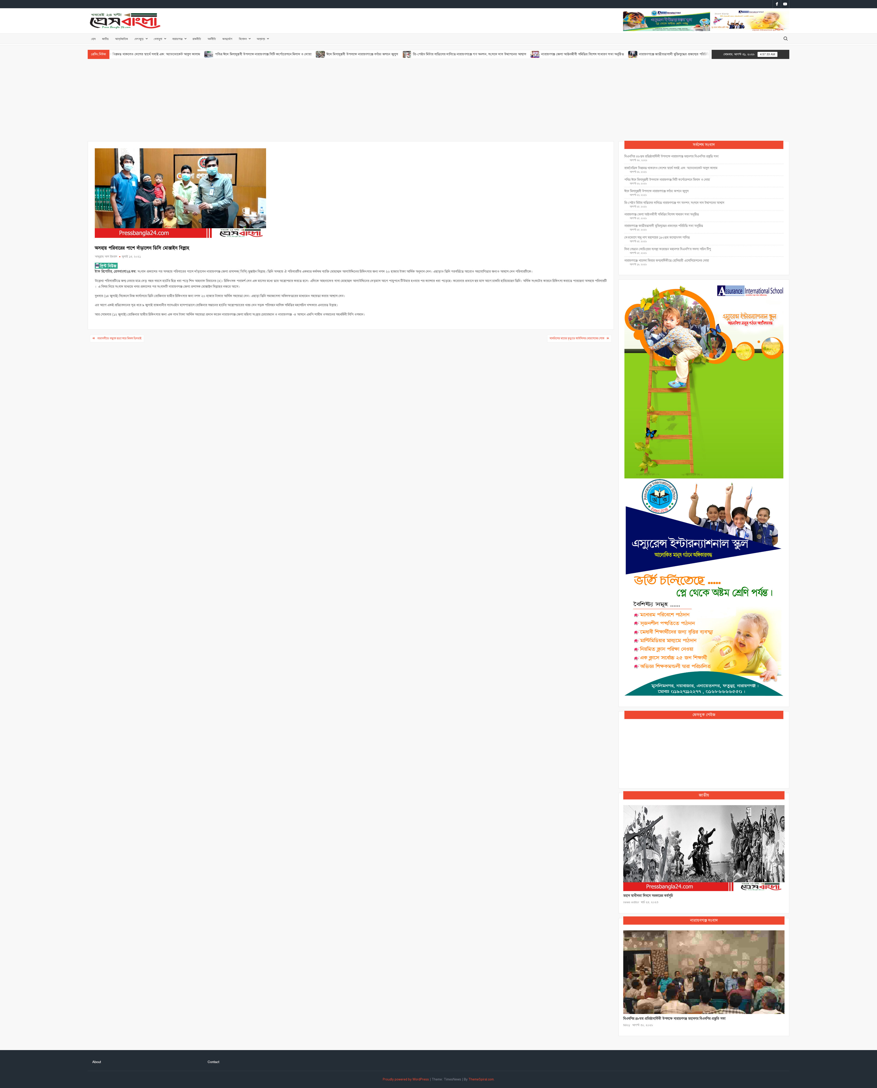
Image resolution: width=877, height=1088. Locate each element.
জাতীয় (105, 39)
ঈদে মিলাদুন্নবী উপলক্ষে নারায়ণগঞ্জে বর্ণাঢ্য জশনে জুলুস (306, 54)
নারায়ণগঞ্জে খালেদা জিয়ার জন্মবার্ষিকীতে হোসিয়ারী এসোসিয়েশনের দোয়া (666, 261)
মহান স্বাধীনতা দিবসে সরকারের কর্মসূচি (648, 895)
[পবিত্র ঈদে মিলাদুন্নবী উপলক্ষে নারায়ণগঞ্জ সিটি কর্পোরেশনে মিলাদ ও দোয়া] (153, 54)
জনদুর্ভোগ (227, 39)
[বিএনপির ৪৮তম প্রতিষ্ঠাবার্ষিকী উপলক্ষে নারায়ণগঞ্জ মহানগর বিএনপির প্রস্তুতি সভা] (704, 972)
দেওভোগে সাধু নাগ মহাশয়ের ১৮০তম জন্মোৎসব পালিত (657, 237)
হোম (93, 39)
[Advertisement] (438, 100)
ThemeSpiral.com (481, 1079)
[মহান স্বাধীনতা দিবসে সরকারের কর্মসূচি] (704, 848)
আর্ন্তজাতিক (121, 39)
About (96, 1062)
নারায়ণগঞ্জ (177, 39)
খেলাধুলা (158, 39)
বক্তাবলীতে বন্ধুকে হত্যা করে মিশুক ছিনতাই (119, 338)
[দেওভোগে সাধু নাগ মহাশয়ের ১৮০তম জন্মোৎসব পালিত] (679, 54)
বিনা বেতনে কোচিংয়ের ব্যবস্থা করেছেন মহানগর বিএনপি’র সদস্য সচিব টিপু (667, 249)
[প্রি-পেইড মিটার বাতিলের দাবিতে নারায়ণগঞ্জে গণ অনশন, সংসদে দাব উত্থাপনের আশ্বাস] (351, 54)
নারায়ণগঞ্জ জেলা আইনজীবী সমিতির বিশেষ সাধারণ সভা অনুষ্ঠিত (526, 54)
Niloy (626, 1025)
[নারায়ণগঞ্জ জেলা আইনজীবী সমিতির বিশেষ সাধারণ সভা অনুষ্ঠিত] (479, 54)
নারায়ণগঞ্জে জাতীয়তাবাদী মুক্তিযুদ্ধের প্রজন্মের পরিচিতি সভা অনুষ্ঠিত (626, 54)
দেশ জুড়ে (139, 39)
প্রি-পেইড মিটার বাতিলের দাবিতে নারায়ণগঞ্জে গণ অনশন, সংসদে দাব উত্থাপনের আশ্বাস (413, 54)
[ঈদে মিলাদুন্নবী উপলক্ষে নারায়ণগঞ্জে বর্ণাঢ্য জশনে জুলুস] (264, 54)
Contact (213, 1062)
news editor (631, 902)
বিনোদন (243, 39)
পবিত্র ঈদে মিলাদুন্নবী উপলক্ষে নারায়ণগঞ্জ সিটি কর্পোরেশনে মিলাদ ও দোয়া (207, 54)
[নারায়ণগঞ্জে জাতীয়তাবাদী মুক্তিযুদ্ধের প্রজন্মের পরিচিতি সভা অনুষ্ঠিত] (577, 54)
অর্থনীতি (212, 39)
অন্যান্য (261, 39)
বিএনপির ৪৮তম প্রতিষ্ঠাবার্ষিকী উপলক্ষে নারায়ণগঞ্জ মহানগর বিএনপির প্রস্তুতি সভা (671, 156)
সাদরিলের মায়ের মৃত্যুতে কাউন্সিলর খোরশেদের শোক (577, 338)
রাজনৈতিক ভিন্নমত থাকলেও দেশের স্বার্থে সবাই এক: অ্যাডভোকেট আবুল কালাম (670, 168)
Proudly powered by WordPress (406, 1079)
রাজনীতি (197, 39)
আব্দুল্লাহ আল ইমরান (106, 256)
